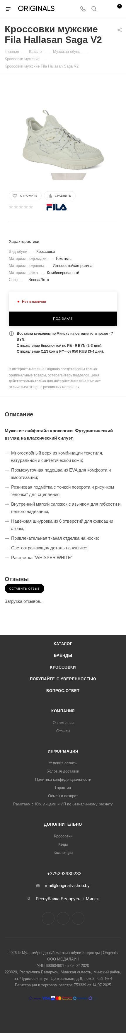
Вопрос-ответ (63, 691)
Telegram (63, 918)
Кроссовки (63, 667)
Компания (63, 711)
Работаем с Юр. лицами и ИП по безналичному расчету (63, 804)
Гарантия (63, 787)
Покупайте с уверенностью (63, 679)
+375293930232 (64, 874)
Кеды (63, 844)
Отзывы (63, 731)
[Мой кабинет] (105, 9)
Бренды (63, 655)
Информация (63, 751)
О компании (63, 723)
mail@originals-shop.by (67, 885)
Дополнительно (63, 824)
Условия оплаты (63, 763)
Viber (78, 918)
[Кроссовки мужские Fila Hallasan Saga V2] (63, 128)
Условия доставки (63, 771)
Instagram (48, 918)
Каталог (63, 644)
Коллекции (63, 852)
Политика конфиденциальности (63, 779)
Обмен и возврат (63, 796)
